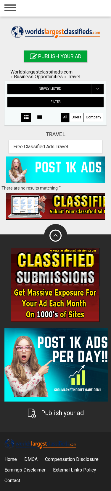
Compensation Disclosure (72, 459)
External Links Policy (74, 470)
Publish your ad (59, 56)
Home (10, 459)
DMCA (31, 459)
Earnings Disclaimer (25, 470)
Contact (12, 480)
